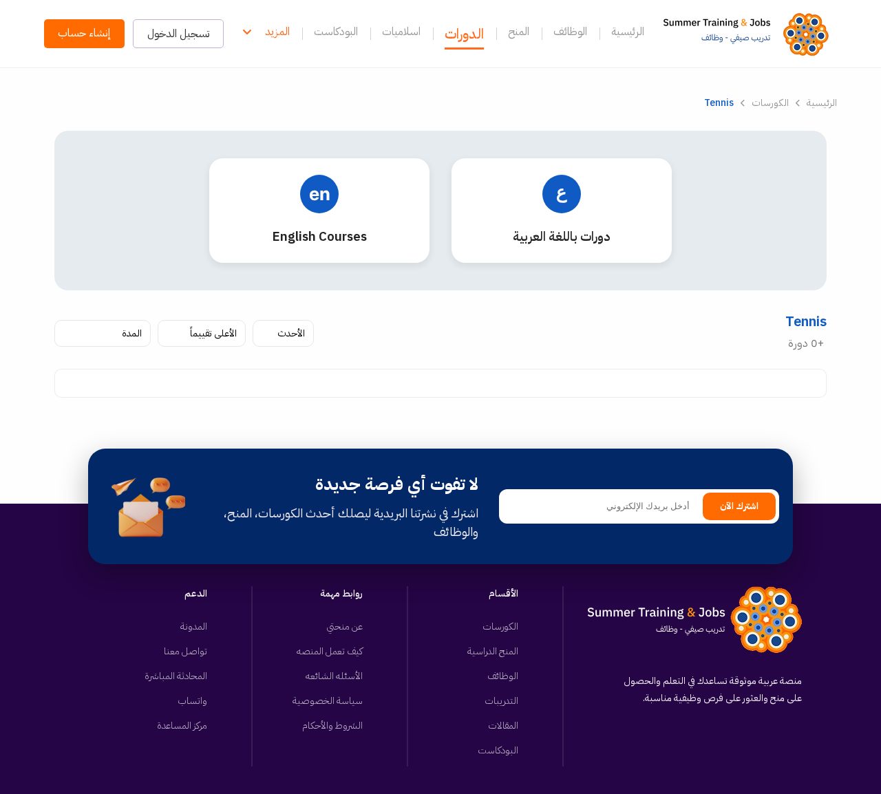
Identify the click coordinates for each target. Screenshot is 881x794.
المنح (518, 31)
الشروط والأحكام (332, 725)
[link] (750, 33)
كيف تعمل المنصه (330, 651)
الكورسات (770, 103)
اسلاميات (401, 31)
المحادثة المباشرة (176, 676)
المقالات (503, 725)
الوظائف (570, 31)
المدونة (193, 626)
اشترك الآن (739, 506)
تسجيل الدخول (178, 33)
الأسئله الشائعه (334, 676)
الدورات (464, 33)
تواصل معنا (185, 651)
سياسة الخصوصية (328, 701)
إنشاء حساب (84, 33)
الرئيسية (627, 31)
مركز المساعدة (182, 725)
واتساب (192, 701)
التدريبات (501, 701)
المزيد (277, 31)
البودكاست (336, 31)
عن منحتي (345, 626)
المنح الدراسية (492, 651)
